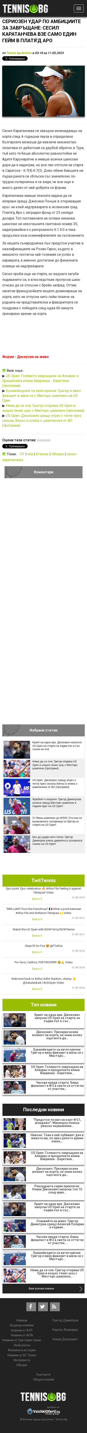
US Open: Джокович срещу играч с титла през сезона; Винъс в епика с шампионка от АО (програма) (41, 421)
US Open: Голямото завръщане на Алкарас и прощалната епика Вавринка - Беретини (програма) (40, 381)
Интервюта (22, 1360)
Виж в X (37, 898)
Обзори (58, 454)
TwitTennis (43, 880)
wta (30, 454)
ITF (22, 454)
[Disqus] (43, 542)
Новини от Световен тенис (21, 1340)
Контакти (43, 1374)
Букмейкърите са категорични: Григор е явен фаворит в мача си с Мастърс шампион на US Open (41, 396)
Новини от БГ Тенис (22, 1355)
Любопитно (21, 1345)
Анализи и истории (22, 1350)
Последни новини (43, 1109)
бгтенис (43, 454)
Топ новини (43, 1004)
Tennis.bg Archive (19, 53)
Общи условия (43, 1379)
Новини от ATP (22, 1330)
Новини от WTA (22, 1335)
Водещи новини (21, 1325)
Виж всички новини (41, 1288)
